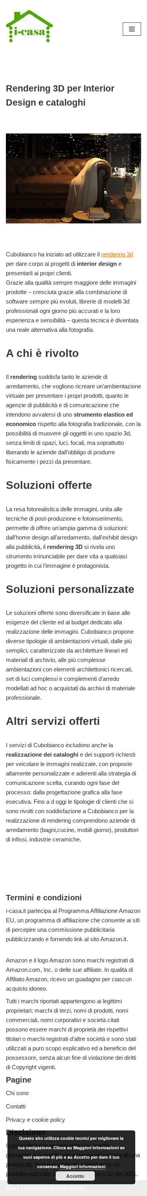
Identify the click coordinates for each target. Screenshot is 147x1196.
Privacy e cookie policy (35, 1119)
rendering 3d (117, 254)
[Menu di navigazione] (132, 29)
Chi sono (17, 1093)
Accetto (75, 1176)
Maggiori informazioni (82, 1166)
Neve (13, 1188)
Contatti (15, 1106)
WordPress (70, 1188)
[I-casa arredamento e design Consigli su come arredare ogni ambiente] (29, 29)
